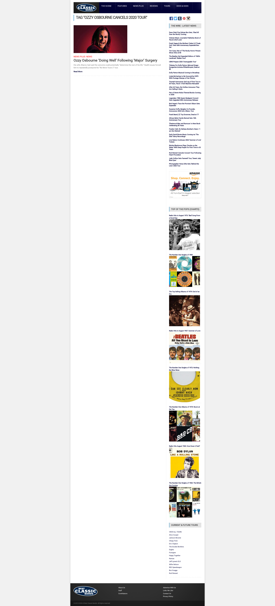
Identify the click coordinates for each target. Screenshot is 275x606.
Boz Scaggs (173, 570)
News (89, 56)
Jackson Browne (175, 538)
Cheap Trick (173, 541)
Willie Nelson (174, 564)
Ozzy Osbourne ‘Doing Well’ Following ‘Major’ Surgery (115, 60)
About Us (121, 588)
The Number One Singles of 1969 (181, 255)
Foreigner (172, 553)
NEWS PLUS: (80, 56)
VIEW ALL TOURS (175, 532)
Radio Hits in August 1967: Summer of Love (184, 331)
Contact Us (167, 594)
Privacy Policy (168, 596)
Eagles (171, 550)
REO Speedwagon (175, 567)
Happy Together (174, 556)
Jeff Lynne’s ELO (175, 561)
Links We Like (168, 591)
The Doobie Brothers (176, 547)
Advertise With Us (169, 588)
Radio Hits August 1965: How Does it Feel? (184, 446)
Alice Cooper (173, 535)
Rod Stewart (173, 573)
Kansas (171, 559)
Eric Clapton (173, 544)
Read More (78, 72)
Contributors (122, 594)
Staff (120, 591)
